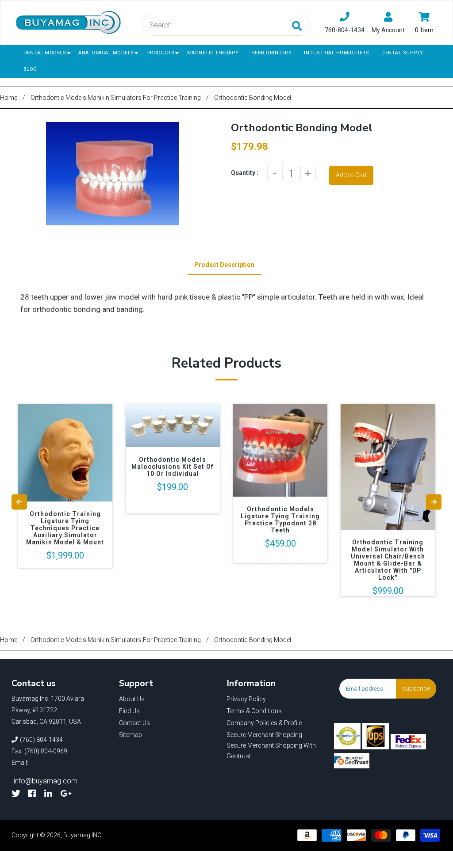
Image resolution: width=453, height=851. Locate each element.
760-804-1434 (345, 30)
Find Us (129, 710)
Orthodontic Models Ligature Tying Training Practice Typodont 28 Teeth (280, 519)
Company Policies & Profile (264, 722)
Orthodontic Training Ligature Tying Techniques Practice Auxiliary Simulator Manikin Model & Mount (65, 528)
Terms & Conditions (254, 710)
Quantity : (244, 172)
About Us (132, 699)
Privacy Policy (246, 699)
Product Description (224, 264)
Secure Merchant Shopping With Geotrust (271, 751)
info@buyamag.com (45, 781)
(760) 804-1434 (41, 739)
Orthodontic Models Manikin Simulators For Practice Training (116, 97)
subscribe (416, 688)
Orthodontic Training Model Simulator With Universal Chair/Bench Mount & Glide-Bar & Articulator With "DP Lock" (388, 560)
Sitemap (130, 734)
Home (8, 97)
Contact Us (134, 722)
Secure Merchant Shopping (264, 734)
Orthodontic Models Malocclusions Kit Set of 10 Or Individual (172, 466)
